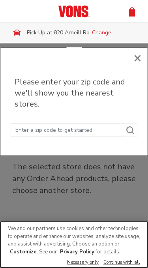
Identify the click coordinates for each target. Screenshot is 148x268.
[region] (74, 244)
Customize (23, 251)
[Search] (130, 130)
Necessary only (83, 262)
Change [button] (101, 32)
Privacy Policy (77, 251)
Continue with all (121, 262)
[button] (132, 11)
